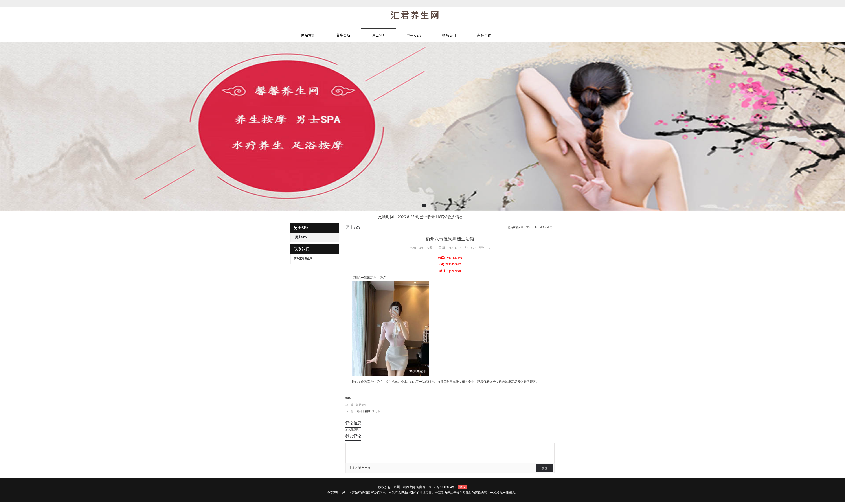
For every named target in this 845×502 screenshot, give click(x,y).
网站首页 (308, 35)
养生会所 (343, 35)
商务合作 (484, 35)
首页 (528, 227)
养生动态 (414, 35)
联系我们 (449, 35)
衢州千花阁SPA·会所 (369, 411)
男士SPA (378, 35)
